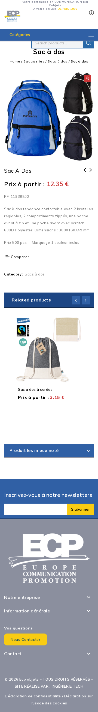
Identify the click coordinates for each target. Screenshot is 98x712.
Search (88, 43)
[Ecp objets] (12, 16)
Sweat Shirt (85, 173)
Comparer (20, 257)
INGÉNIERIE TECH (68, 686)
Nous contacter (26, 639)
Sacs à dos (58, 61)
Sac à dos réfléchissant (91, 173)
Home (15, 61)
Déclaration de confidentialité (33, 696)
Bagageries (33, 61)
